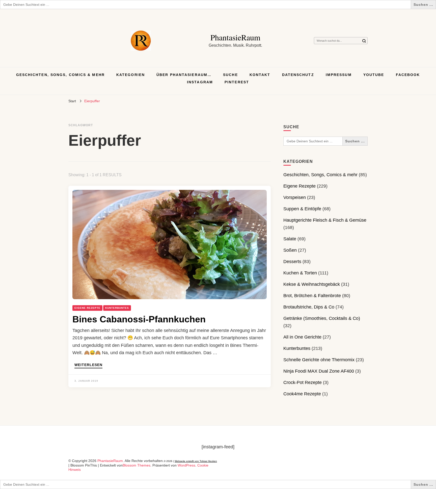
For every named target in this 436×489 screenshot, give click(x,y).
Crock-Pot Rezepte (302, 382)
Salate (289, 238)
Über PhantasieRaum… (183, 75)
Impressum (339, 75)
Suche (230, 75)
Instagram (200, 82)
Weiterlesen (88, 365)
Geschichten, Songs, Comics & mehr (60, 75)
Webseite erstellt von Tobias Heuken (196, 461)
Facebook (408, 75)
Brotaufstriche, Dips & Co (308, 307)
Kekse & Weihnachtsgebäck (311, 284)
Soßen (290, 250)
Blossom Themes (136, 465)
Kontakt (260, 75)
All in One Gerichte (302, 337)
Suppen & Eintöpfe (302, 208)
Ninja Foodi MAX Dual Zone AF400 (318, 371)
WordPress (186, 465)
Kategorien (130, 75)
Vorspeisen (294, 197)
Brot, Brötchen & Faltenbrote (312, 295)
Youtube (373, 75)
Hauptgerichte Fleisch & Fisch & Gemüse (324, 220)
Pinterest (237, 82)
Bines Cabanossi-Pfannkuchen (139, 319)
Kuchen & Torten (300, 272)
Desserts (292, 261)
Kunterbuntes (117, 307)
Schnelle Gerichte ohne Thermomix (319, 359)
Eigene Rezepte (87, 307)
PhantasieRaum (235, 37)
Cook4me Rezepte (302, 393)
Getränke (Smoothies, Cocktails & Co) (321, 318)
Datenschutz (298, 75)
